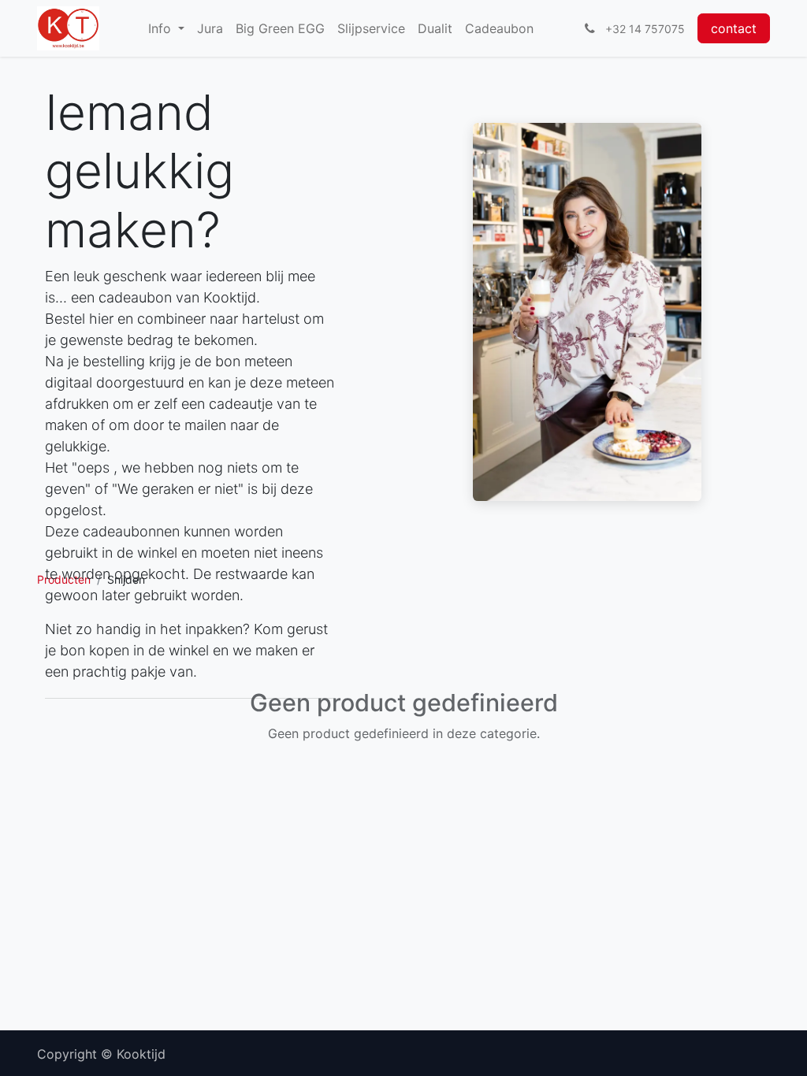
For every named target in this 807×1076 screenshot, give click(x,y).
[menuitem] (166, 28)
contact (734, 28)
